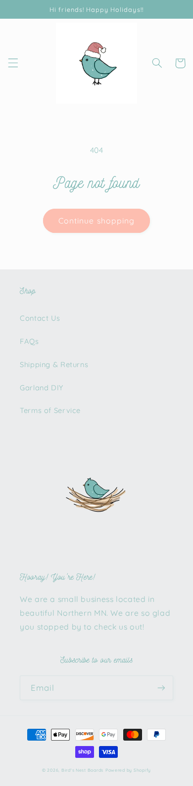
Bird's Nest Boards (82, 770)
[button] (12, 63)
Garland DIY (41, 387)
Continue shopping (96, 220)
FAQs (29, 341)
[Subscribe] (161, 687)
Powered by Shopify (128, 770)
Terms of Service (50, 410)
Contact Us (40, 318)
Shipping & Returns (54, 364)
